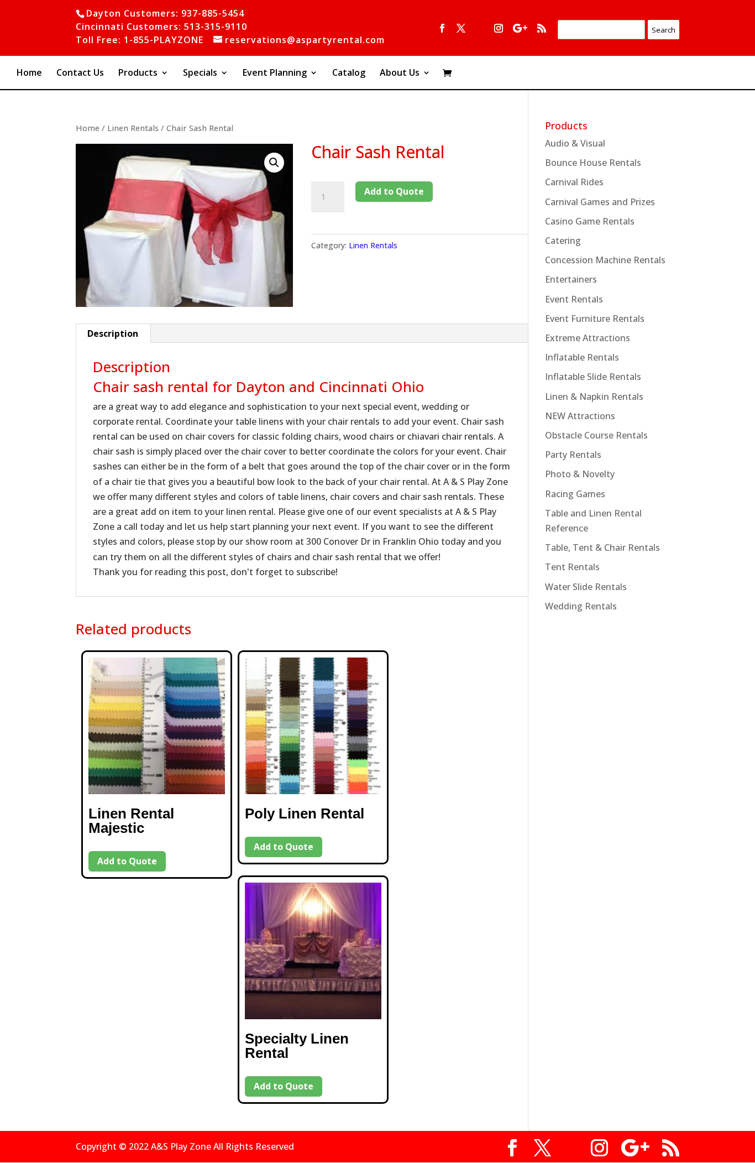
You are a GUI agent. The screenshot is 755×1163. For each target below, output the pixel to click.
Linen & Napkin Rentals (594, 396)
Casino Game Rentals (590, 221)
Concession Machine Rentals (605, 260)
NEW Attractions (580, 416)
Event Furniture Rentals (594, 318)
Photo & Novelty (580, 474)
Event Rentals (574, 299)
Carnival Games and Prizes (600, 202)
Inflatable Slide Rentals (593, 377)
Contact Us (80, 74)
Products (138, 74)
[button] (274, 163)
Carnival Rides (574, 182)
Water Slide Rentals (586, 587)
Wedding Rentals (581, 606)
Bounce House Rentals (593, 163)
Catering (563, 240)
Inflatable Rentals (582, 357)
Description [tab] (112, 333)
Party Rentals (573, 454)
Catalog (348, 74)
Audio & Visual (575, 143)
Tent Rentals (572, 567)
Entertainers (571, 279)
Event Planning (275, 74)
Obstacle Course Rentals (596, 435)
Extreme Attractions (587, 338)
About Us (400, 74)
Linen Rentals (133, 127)
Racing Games (575, 494)
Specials (200, 74)
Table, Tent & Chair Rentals (602, 547)
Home (29, 74)
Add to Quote (394, 191)
